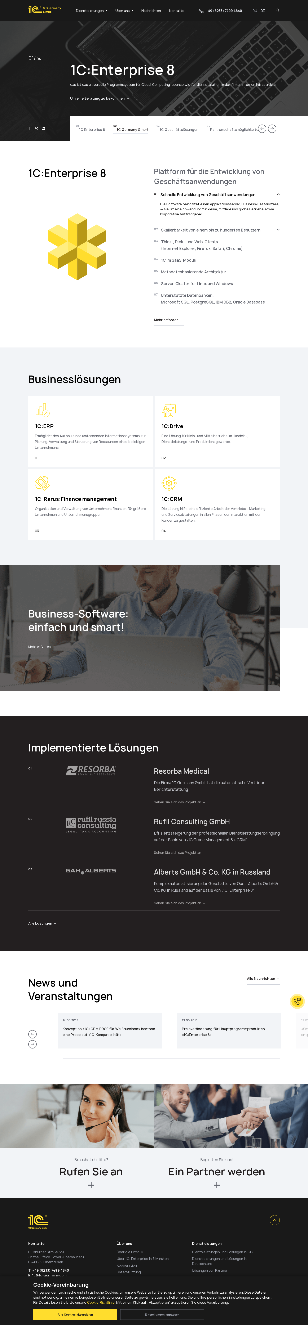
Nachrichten (151, 10)
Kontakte (176, 10)
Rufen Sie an (91, 1177)
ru (255, 10)
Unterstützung (129, 1272)
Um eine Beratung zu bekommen (99, 91)
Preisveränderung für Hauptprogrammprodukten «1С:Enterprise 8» (223, 1032)
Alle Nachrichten (263, 978)
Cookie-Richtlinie (101, 1302)
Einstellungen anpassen (162, 1314)
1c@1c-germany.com (49, 1275)
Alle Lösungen (42, 923)
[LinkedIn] (43, 128)
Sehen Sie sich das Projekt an (179, 802)
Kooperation (127, 1265)
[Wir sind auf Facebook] (30, 128)
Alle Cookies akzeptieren (75, 1314)
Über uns (122, 10)
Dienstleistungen (90, 10)
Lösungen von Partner (209, 1270)
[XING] (36, 128)
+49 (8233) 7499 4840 (223, 10)
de (263, 10)
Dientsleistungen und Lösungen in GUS (223, 1252)
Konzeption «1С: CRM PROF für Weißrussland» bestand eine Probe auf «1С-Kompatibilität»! (109, 1032)
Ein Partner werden (216, 1177)
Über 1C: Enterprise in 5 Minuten (143, 1258)
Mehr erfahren (168, 320)
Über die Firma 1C (130, 1252)
